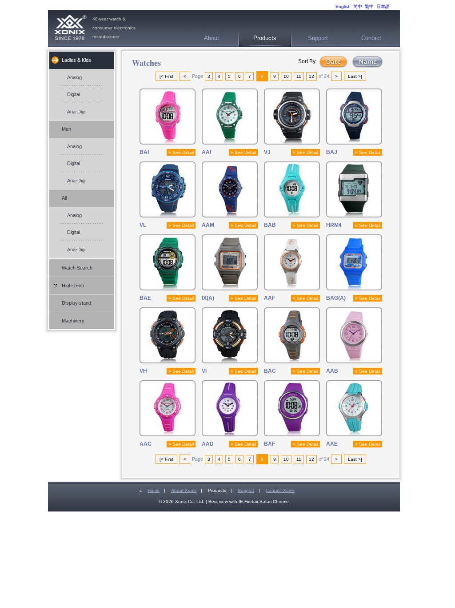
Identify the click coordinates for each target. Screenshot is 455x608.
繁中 (369, 6)
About (211, 38)
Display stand (76, 303)
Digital (73, 94)
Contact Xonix (280, 490)
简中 (357, 6)
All (64, 198)
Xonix (70, 28)
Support (318, 38)
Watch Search (77, 267)
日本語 (383, 6)
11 (298, 76)
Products (264, 38)
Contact (371, 38)
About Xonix (183, 490)
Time (333, 62)
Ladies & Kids (76, 60)
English (343, 6)
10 (286, 76)
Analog (74, 77)
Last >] (355, 76)
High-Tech (73, 285)
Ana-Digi (76, 111)
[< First (166, 76)
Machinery (73, 320)
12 (311, 76)
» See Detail (181, 152)
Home (154, 490)
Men (66, 129)
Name (367, 62)
